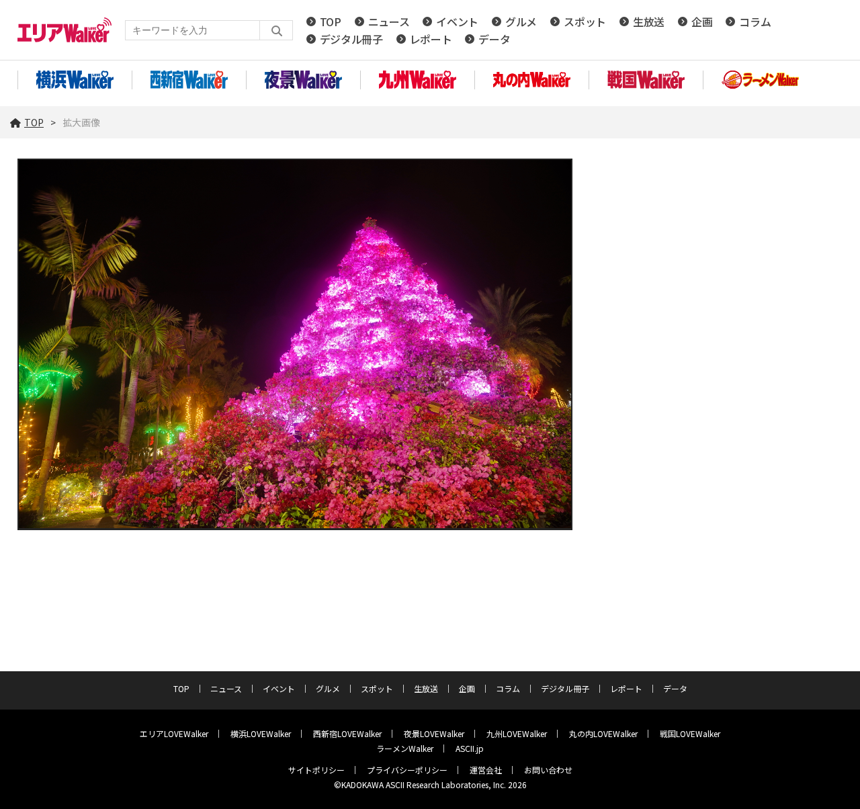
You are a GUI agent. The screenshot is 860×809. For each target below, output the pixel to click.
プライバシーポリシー (407, 769)
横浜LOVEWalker (260, 733)
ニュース (389, 21)
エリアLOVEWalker (174, 733)
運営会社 (486, 769)
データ (494, 39)
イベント (457, 21)
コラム (755, 21)
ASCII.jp (470, 748)
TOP (330, 21)
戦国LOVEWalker (690, 733)
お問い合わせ (548, 769)
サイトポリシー (316, 769)
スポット (585, 21)
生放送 (648, 21)
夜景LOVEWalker (434, 733)
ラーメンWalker (404, 748)
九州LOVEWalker (516, 733)
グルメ (521, 21)
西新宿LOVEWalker (347, 733)
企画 (701, 21)
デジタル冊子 (351, 39)
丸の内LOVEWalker (603, 733)
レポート (431, 39)
